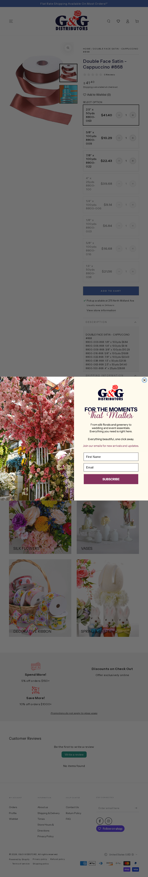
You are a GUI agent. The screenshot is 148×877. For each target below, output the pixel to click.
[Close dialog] (144, 380)
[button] (111, 480)
